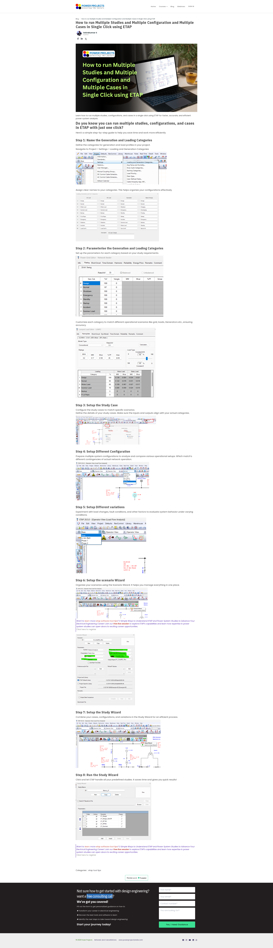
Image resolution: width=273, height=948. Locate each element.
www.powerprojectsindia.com (131, 940)
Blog (172, 6)
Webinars (181, 6)
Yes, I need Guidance (177, 924)
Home (153, 6)
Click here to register (86, 629)
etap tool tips (94, 870)
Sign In (191, 6)
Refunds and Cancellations (105, 940)
